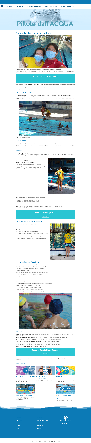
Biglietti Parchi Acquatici (35, 6)
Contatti (69, 6)
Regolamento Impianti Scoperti (43, 423)
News (64, 6)
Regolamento (40, 417)
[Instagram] (65, 424)
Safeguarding (40, 430)
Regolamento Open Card (42, 420)
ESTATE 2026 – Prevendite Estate (65, 377)
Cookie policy (39, 428)
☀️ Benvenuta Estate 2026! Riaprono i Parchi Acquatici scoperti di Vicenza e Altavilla (65, 397)
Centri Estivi (25, 6)
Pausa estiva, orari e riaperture (24, 395)
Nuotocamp (19, 423)
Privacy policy (40, 425)
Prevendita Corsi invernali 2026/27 (25, 377)
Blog (18, 428)
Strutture (19, 425)
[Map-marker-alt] (69, 424)
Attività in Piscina (57, 6)
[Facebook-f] (62, 424)
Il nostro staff (19, 420)
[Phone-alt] (67, 424)
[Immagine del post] (25, 370)
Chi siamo (19, 6)
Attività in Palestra (47, 6)
